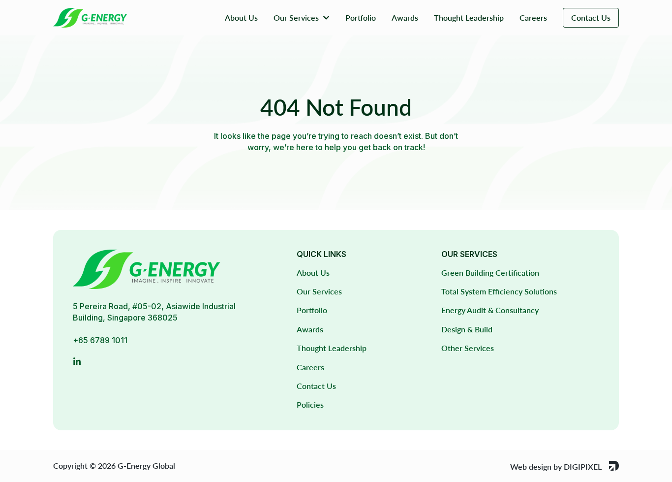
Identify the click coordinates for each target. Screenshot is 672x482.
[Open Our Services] (326, 18)
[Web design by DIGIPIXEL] (614, 466)
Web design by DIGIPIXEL (556, 466)
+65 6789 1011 (100, 340)
